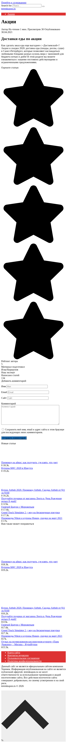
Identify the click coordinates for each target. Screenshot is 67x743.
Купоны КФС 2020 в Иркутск (17, 468)
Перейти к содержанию (13, 2)
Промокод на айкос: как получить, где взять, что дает (29, 462)
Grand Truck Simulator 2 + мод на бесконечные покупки (30, 512)
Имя (3, 386)
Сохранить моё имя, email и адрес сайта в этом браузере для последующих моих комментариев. (32, 431)
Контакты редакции (18, 655)
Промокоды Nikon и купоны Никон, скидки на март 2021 (31, 518)
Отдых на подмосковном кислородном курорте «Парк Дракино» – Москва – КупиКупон (30, 643)
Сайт (4, 398)
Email (4, 392)
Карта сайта (13, 652)
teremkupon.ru (8, 8)
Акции (11, 14)
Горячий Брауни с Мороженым (17, 507)
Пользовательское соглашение (23, 658)
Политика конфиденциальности (24, 661)
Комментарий (8, 403)
